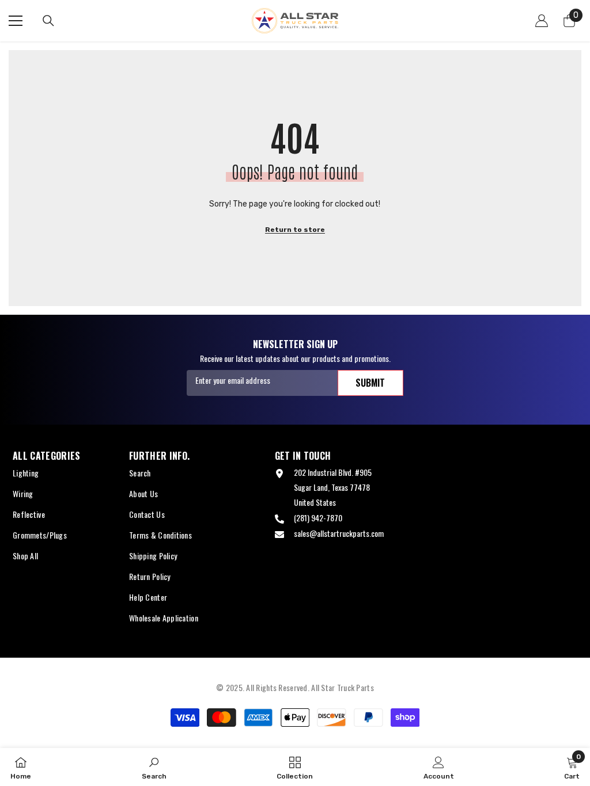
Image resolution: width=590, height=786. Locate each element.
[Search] (48, 21)
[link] (154, 767)
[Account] (541, 20)
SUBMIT (370, 383)
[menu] (15, 21)
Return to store (295, 230)
